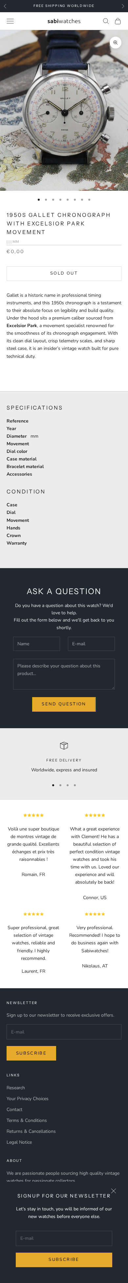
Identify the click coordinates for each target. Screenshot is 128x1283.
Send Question (64, 704)
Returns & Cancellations (31, 1131)
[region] (64, 758)
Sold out (64, 273)
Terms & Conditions (27, 1120)
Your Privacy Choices (28, 1099)
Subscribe (64, 1260)
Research (16, 1088)
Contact (14, 1109)
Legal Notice (19, 1142)
